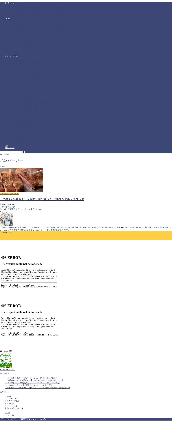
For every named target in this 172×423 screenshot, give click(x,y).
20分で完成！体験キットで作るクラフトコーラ (31, 126)
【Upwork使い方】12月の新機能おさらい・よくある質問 (28, 385)
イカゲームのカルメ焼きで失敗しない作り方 (30, 105)
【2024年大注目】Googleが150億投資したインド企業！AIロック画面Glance (41, 61)
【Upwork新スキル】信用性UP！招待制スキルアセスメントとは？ (33, 38)
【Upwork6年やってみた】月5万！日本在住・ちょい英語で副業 (32, 21)
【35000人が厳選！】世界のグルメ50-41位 (34, 90)
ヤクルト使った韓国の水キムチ (25, 134)
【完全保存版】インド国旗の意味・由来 (29, 63)
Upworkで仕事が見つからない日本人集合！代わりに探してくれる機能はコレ (37, 30)
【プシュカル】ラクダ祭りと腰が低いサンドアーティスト (35, 81)
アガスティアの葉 (11, 56)
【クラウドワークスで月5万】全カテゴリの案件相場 (33, 50)
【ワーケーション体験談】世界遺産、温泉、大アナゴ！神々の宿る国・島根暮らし (39, 10)
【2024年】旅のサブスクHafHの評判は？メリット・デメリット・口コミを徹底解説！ (40, 16)
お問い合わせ (10, 148)
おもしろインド (15, 59)
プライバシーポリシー (9, 419)
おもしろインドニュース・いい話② (27, 72)
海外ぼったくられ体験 (22, 65)
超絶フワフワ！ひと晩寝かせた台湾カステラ (30, 119)
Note (6, 146)
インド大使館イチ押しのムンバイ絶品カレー (30, 132)
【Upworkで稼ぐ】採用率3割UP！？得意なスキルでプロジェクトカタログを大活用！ (40, 41)
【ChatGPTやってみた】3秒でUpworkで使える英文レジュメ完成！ (33, 43)
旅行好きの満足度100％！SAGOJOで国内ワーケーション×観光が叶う (34, 12)
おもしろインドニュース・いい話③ (27, 74)
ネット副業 (13, 47)
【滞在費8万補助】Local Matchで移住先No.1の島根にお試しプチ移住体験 (36, 14)
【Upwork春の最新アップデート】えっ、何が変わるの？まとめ (31, 378)
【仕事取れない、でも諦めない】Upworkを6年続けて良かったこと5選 (34, 380)
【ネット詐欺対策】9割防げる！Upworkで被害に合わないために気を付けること (38, 45)
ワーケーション (10, 3)
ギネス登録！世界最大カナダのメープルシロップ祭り (33, 114)
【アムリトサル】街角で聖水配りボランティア (31, 79)
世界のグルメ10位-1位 (27, 99)
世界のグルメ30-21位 (26, 94)
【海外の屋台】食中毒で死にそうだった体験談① (32, 141)
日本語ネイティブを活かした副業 (26, 52)
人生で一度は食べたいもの (24, 88)
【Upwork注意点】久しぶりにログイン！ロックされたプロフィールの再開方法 (38, 32)
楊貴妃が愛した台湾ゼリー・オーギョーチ (29, 121)
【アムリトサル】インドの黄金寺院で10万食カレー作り (34, 76)
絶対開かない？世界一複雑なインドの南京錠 (30, 83)
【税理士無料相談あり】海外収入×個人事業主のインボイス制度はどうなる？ (37, 25)
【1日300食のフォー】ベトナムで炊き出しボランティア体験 (36, 139)
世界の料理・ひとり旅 (17, 85)
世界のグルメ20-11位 (26, 96)
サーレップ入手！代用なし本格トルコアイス (30, 130)
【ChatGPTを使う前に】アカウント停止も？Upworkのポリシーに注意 (34, 36)
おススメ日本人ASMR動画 (23, 54)
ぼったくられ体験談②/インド (29, 67)
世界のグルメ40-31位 (26, 92)
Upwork (7, 18)
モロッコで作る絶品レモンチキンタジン (29, 117)
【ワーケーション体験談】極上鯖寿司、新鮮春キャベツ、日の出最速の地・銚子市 (39, 7)
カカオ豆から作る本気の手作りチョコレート (30, 128)
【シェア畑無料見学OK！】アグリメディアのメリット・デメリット (34, 5)
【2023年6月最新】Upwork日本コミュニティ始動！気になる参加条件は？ (36, 27)
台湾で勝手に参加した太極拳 (24, 123)
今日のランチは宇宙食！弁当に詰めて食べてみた (32, 137)
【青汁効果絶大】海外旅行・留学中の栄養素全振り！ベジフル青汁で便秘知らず (43, 103)
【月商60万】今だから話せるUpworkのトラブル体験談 (29, 23)
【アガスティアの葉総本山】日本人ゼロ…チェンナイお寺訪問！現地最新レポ (37, 388)
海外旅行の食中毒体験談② (24, 143)
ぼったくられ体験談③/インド (29, 70)
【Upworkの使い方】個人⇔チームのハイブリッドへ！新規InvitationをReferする (38, 34)
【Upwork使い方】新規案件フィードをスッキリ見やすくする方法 (32, 383)
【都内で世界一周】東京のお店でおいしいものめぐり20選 (40, 101)
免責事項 (23, 419)
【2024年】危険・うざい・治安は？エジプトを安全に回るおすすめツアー (41, 110)
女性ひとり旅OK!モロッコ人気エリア (28, 112)
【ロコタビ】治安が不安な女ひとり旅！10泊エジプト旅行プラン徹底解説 (41, 108)
